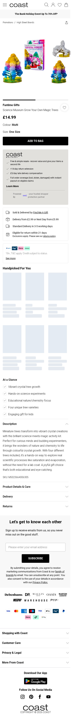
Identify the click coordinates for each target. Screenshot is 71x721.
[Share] (66, 22)
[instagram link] (23, 697)
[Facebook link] (40, 697)
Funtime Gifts (11, 105)
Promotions (8, 22)
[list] (35, 63)
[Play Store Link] (35, 681)
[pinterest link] (31, 697)
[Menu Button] (5, 5)
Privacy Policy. (40, 582)
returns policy (49, 236)
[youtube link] (48, 697)
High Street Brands (25, 22)
